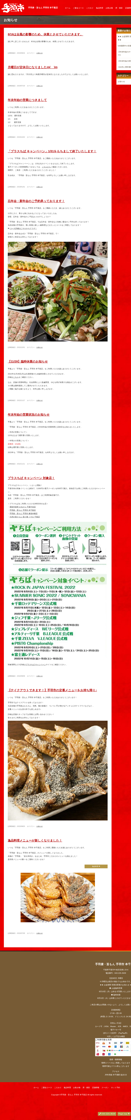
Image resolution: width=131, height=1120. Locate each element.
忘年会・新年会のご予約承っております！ (36, 201)
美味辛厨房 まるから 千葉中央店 (23, 507)
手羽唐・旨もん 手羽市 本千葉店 (23, 510)
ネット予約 (115, 1087)
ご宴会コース (78, 8)
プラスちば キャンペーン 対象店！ (31, 478)
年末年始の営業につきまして (27, 100)
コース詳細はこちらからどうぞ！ (23, 228)
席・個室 (119, 8)
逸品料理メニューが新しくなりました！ (35, 840)
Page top (123, 1114)
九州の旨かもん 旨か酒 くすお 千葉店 (25, 517)
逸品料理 (99, 8)
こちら (16, 377)
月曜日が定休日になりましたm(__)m (32, 67)
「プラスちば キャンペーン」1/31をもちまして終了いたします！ (52, 151)
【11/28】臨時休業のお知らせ (28, 361)
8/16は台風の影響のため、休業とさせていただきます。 (45, 34)
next (105, 944)
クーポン (105, 1087)
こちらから (46, 167)
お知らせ (39, 53)
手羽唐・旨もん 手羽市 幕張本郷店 (23, 513)
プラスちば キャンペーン (36, 665)
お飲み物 (109, 8)
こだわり (89, 8)
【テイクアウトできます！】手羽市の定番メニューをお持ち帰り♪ (52, 690)
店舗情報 (95, 1087)
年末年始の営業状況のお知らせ (29, 414)
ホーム (67, 8)
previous (12, 944)
